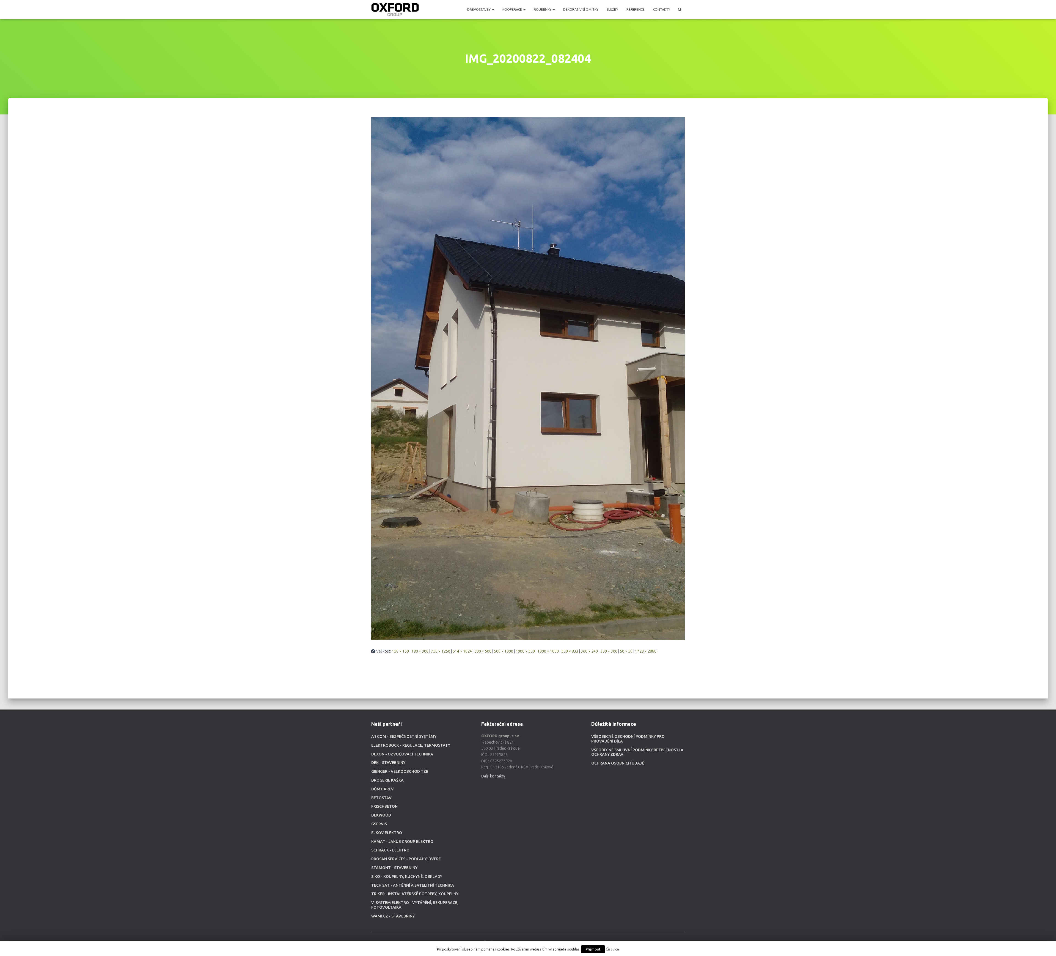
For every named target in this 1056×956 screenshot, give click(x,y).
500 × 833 (569, 651)
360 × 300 (608, 651)
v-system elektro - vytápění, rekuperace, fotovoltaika (414, 905)
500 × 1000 (503, 651)
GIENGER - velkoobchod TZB (399, 771)
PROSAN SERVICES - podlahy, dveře (406, 859)
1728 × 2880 (645, 651)
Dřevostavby (479, 9)
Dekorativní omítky (580, 9)
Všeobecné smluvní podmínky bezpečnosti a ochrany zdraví (637, 752)
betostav (381, 798)
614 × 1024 (462, 651)
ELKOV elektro (386, 833)
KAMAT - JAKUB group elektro (402, 841)
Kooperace (512, 9)
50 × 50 (626, 651)
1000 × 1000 (548, 651)
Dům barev (382, 789)
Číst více (612, 949)
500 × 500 (482, 651)
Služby (612, 9)
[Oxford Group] (395, 9)
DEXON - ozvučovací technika (402, 754)
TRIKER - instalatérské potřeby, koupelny (414, 894)
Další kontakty (493, 776)
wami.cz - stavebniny (393, 916)
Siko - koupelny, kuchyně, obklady (406, 876)
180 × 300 (419, 651)
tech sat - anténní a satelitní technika (412, 885)
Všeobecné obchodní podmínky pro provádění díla (628, 738)
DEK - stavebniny (388, 762)
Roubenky (543, 9)
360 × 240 (589, 651)
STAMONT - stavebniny (394, 867)
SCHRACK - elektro (390, 850)
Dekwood (381, 815)
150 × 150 (400, 651)
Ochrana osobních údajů (618, 763)
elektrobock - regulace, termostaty (410, 745)
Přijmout (593, 949)
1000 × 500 (525, 651)
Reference (635, 9)
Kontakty (661, 9)
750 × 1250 (440, 651)
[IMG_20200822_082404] (528, 378)
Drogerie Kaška (387, 780)
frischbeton (384, 806)
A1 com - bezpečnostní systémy (403, 736)
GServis (379, 824)
